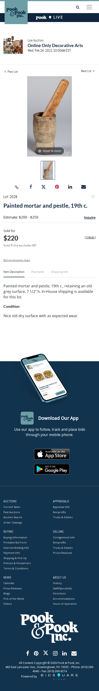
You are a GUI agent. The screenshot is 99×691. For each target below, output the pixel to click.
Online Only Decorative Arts (55, 45)
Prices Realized (62, 552)
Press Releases (12, 588)
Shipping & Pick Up (15, 558)
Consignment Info (64, 537)
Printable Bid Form (15, 542)
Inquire (90, 217)
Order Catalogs (12, 522)
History (57, 583)
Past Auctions (11, 512)
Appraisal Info (61, 507)
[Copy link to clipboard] (17, 187)
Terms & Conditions (15, 568)
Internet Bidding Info (16, 547)
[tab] (13, 273)
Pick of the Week (13, 598)
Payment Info (11, 552)
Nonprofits (59, 512)
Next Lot (86, 71)
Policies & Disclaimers (17, 563)
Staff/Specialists (62, 588)
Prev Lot (12, 72)
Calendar (9, 583)
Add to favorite (93, 197)
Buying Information (15, 537)
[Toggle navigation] (89, 7)
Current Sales (11, 507)
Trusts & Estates (63, 517)
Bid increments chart (16, 260)
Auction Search (12, 517)
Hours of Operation (65, 603)
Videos (7, 603)
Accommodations (64, 598)
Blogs (6, 593)
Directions (59, 593)
